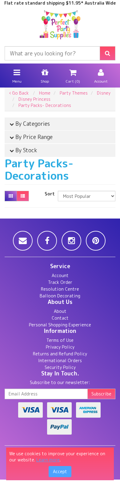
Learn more (48, 460)
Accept (60, 471)
